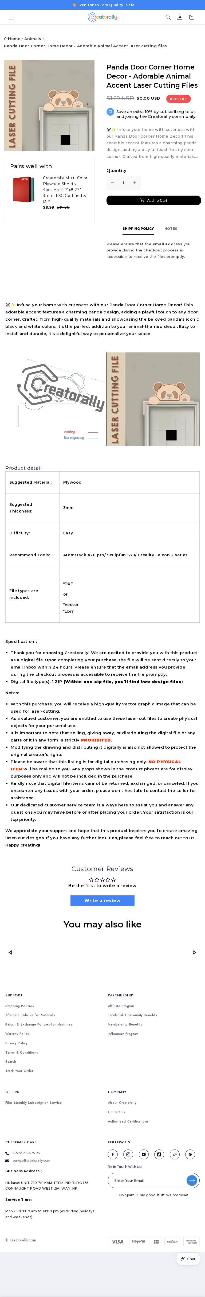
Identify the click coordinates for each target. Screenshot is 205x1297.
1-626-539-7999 (26, 1153)
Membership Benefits (125, 1024)
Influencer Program (123, 1034)
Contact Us (116, 1112)
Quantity (117, 170)
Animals (32, 38)
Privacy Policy (16, 1043)
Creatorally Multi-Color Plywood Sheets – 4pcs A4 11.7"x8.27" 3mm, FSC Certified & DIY (65, 190)
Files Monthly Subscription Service (33, 1103)
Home (14, 38)
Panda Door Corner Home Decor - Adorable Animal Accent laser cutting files (85, 46)
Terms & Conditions (21, 1052)
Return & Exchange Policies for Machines (38, 1024)
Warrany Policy (17, 1034)
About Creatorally (122, 1103)
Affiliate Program (121, 1006)
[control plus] (135, 183)
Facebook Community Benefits (132, 1015)
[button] (11, 17)
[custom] (113, 1154)
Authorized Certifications (128, 1121)
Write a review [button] (102, 900)
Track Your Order (19, 1071)
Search (10, 1061)
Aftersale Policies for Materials (30, 1015)
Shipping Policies (19, 1006)
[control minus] (112, 183)
